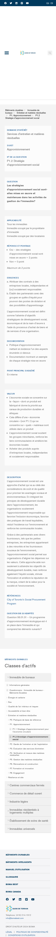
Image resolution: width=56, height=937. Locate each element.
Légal (9, 932)
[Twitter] (11, 3)
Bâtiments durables (18, 854)
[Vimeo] (21, 3)
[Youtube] (27, 3)
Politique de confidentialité (32, 932)
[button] (6, 53)
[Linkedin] (16, 3)
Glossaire (12, 877)
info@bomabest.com (15, 918)
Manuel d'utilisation (17, 869)
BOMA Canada (13, 891)
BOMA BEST (12, 884)
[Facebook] (5, 3)
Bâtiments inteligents (19, 862)
